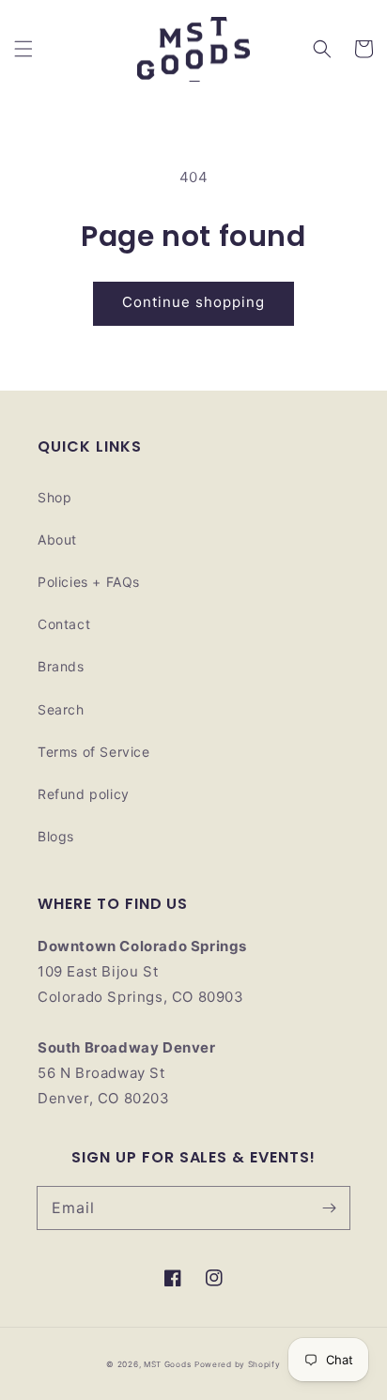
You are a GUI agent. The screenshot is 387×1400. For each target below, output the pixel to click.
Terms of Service (94, 752)
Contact (64, 624)
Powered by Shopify (237, 1364)
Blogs (56, 836)
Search (61, 709)
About (57, 539)
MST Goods (167, 1364)
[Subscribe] (328, 1207)
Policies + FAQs (89, 582)
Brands (61, 666)
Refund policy (84, 794)
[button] (23, 48)
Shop (54, 497)
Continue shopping (193, 302)
